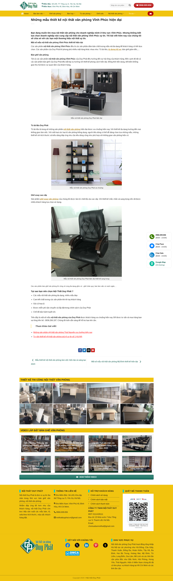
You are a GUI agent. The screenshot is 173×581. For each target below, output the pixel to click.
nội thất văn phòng (72, 129)
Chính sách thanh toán (100, 504)
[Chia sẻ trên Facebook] (80, 350)
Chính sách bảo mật (99, 500)
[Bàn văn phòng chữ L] (137, 414)
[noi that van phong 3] (137, 393)
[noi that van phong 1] (69, 414)
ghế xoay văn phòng (49, 199)
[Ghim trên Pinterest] (93, 350)
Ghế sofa (100, 13)
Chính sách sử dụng (99, 495)
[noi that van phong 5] (69, 393)
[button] (150, 13)
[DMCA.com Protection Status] (72, 553)
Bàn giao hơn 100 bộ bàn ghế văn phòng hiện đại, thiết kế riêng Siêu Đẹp (69, 445)
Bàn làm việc (38, 13)
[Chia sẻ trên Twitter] (84, 350)
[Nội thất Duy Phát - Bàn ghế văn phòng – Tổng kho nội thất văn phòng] (28, 5)
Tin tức (131, 13)
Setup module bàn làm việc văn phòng (103, 467)
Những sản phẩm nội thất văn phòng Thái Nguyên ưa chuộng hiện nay (62, 332)
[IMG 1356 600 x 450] (103, 414)
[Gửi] (130, 5)
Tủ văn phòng (85, 13)
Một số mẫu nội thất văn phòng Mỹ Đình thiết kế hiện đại (114, 362)
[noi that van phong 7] (36, 393)
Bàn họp (70, 13)
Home (26, 13)
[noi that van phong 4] (103, 393)
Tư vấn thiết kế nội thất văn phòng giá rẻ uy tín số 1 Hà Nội (57, 337)
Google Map (161, 263)
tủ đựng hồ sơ (114, 49)
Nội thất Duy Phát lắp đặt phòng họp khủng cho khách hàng (36, 445)
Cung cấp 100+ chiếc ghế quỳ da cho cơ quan (69, 467)
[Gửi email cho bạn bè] (89, 350)
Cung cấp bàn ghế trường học (137, 446)
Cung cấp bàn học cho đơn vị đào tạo (36, 467)
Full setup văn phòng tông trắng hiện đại (137, 467)
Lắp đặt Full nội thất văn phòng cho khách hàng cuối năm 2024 (103, 445)
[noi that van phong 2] (36, 414)
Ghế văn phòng (55, 13)
